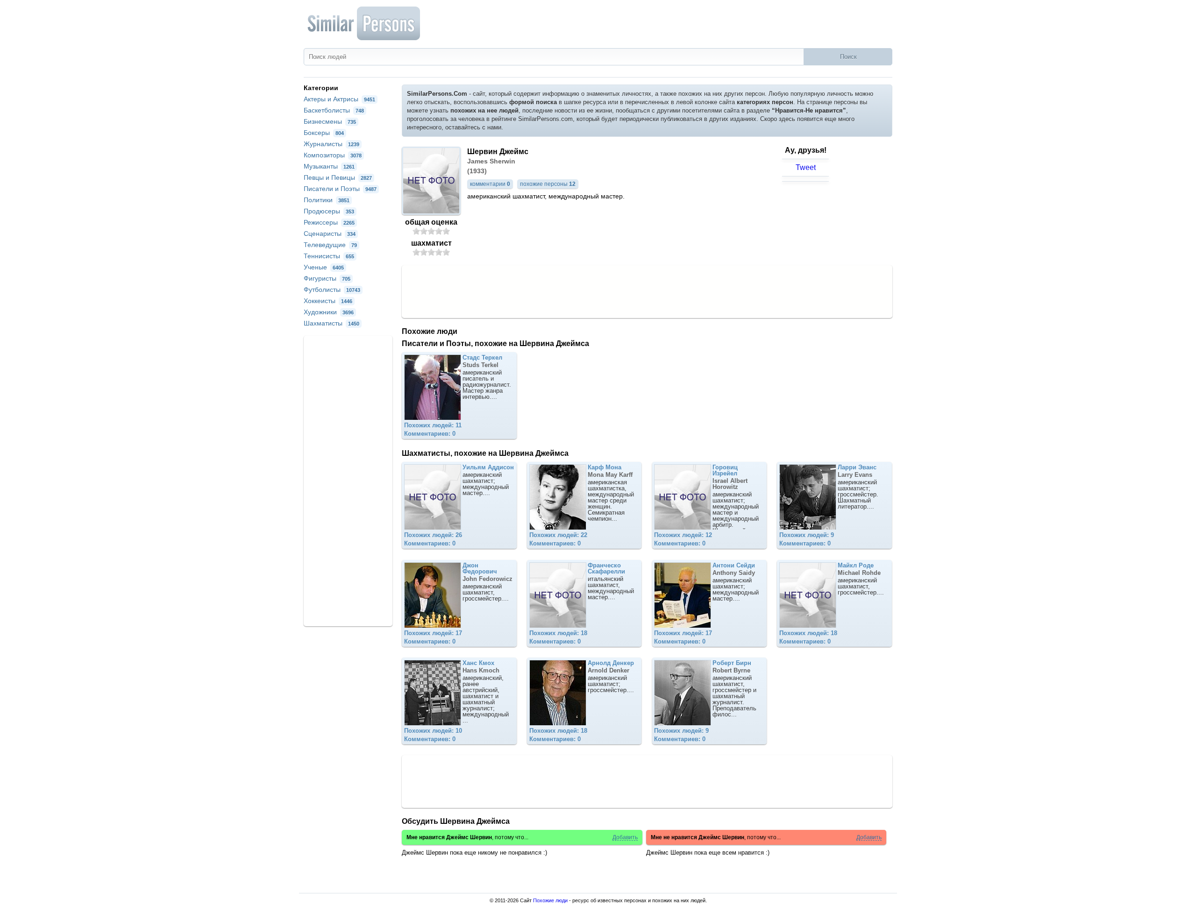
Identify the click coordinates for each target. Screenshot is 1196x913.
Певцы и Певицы (338, 177)
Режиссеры (329, 222)
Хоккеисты (328, 300)
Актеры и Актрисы (339, 99)
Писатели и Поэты (340, 188)
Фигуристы (327, 278)
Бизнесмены (330, 121)
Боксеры (324, 132)
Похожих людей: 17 (433, 633)
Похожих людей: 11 (433, 425)
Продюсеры (329, 211)
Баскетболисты (334, 110)
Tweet (806, 167)
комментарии (490, 184)
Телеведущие (330, 244)
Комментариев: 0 (430, 434)
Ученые (324, 267)
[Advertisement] (647, 291)
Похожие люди (550, 900)
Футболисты (332, 289)
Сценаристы (330, 233)
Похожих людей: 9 (806, 535)
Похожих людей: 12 (683, 535)
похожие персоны (548, 184)
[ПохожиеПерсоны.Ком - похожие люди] (364, 23)
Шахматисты (331, 323)
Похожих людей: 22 (558, 535)
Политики (326, 200)
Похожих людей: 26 (433, 535)
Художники (329, 312)
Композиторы (333, 155)
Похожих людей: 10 (433, 731)
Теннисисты (329, 256)
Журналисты (331, 144)
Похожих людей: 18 (558, 633)
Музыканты (329, 166)
